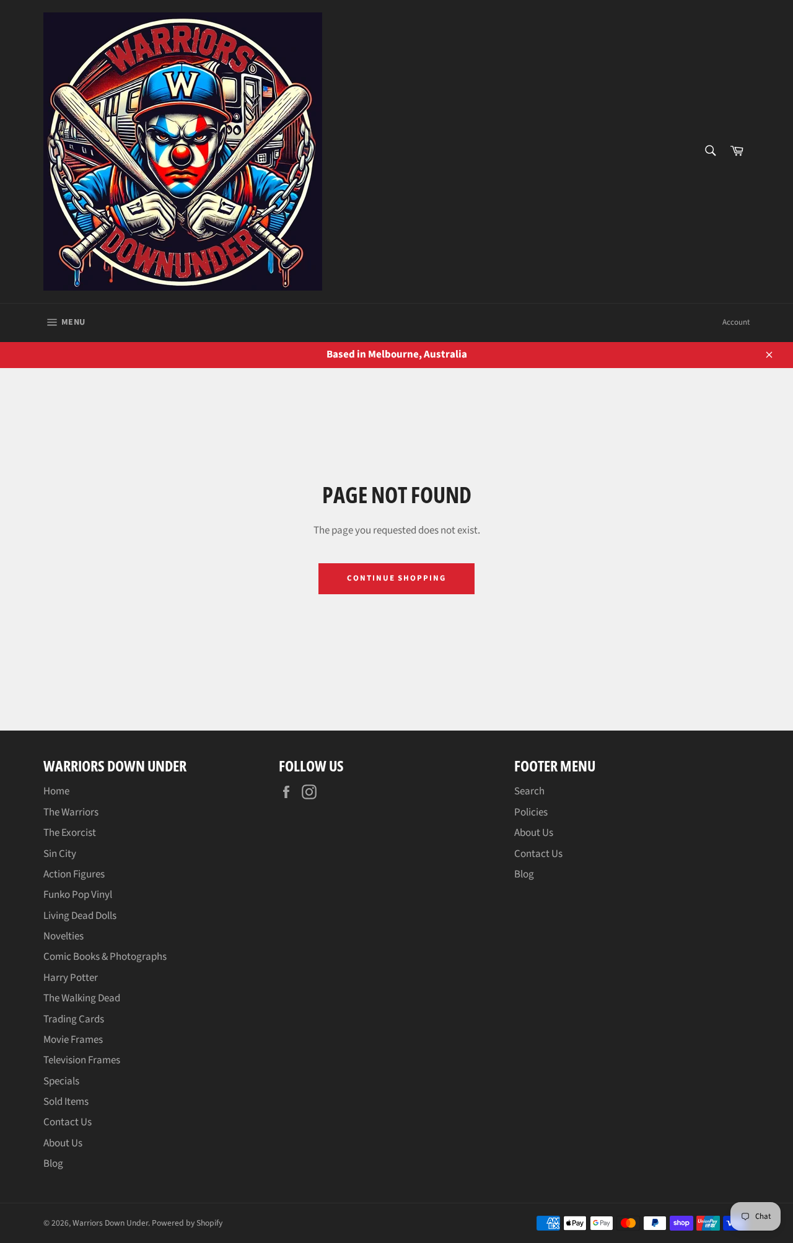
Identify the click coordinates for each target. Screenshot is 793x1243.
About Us (62, 1143)
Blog (53, 1163)
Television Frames (81, 1060)
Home (56, 791)
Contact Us (67, 1122)
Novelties (63, 936)
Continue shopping (396, 578)
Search (529, 791)
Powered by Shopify (187, 1223)
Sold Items (66, 1101)
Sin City (59, 853)
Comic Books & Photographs (105, 956)
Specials (61, 1081)
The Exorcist (69, 832)
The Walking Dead (81, 998)
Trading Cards (73, 1019)
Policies (531, 812)
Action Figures (74, 874)
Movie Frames (73, 1039)
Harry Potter (70, 977)
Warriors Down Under (110, 1223)
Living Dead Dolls (79, 915)
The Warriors (71, 812)
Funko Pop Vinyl (77, 894)
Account (736, 322)
